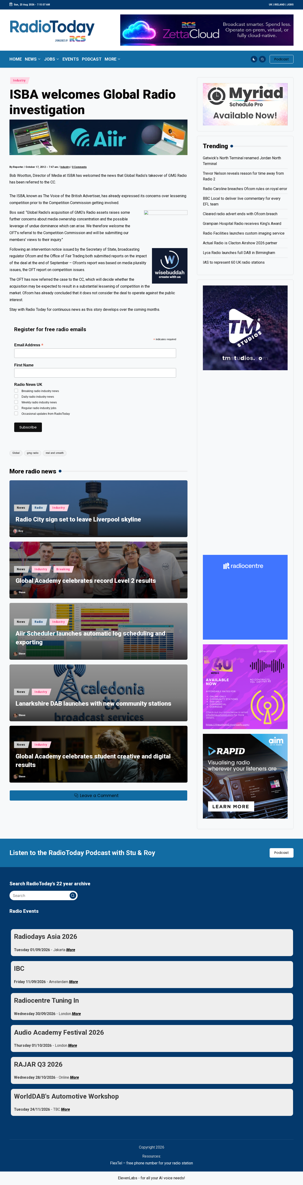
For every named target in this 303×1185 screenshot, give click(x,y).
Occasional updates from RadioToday (46, 413)
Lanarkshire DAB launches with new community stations (93, 703)
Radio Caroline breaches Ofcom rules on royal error (245, 189)
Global (16, 452)
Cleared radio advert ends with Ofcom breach (240, 214)
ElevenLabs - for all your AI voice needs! (151, 1178)
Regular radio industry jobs (39, 408)
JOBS (290, 4)
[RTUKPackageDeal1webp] (98, 137)
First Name (24, 365)
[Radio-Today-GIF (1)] (245, 597)
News (21, 507)
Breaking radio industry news (40, 391)
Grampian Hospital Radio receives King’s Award (242, 223)
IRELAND (279, 4)
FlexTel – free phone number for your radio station (151, 1163)
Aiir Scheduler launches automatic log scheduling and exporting (90, 638)
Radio (39, 507)
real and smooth (55, 452)
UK (270, 4)
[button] (282, 59)
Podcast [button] (281, 852)
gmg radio (32, 452)
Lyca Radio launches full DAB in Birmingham (239, 252)
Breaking (63, 569)
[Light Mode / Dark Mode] (254, 59)
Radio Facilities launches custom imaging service (244, 233)
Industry (19, 80)
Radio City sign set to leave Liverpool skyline (78, 519)
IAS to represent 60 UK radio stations (234, 262)
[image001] (245, 686)
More (70, 950)
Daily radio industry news (38, 396)
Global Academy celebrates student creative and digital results (93, 760)
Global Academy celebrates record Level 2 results (86, 580)
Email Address (28, 345)
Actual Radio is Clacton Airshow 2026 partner (240, 243)
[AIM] (245, 776)
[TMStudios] (245, 327)
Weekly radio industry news (39, 402)
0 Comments (79, 167)
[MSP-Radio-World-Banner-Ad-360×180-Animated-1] (245, 104)
